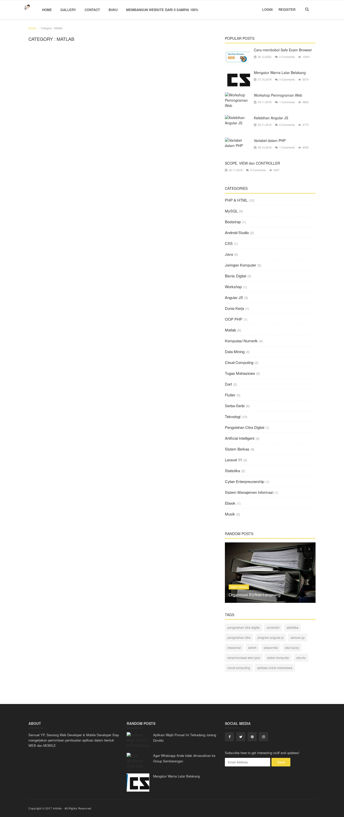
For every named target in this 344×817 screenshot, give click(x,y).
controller (273, 627)
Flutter (230, 394)
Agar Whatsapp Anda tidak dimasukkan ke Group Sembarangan (184, 758)
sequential (271, 647)
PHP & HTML (236, 200)
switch (252, 647)
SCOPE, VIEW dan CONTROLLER (252, 163)
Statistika (232, 470)
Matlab (230, 329)
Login (267, 9)
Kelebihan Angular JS (271, 117)
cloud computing (238, 667)
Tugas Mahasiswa (240, 373)
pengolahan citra (239, 637)
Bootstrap (233, 221)
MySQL (231, 210)
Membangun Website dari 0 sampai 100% (162, 9)
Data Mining (235, 351)
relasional (234, 647)
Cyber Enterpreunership (244, 481)
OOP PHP (233, 319)
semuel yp (298, 637)
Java (229, 254)
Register (287, 9)
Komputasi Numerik (241, 340)
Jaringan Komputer (240, 265)
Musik (230, 513)
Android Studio (237, 232)
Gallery (68, 9)
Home (47, 9)
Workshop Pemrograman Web (278, 95)
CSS (229, 243)
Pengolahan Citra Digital (244, 427)
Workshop (233, 286)
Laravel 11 (233, 459)
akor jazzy (292, 647)
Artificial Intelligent (239, 438)
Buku (113, 9)
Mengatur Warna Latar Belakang (280, 72)
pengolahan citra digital (243, 627)
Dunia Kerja (234, 308)
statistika (292, 627)
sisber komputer (278, 657)
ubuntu (301, 657)
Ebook (230, 503)
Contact (92, 9)
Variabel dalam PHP (270, 140)
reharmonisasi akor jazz (243, 657)
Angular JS (234, 297)
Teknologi (232, 416)
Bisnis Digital (235, 275)
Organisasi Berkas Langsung (255, 595)
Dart (228, 384)
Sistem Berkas (237, 449)
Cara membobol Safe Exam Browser (283, 49)
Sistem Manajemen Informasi (249, 492)
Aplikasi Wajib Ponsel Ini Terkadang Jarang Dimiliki (184, 737)
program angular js (271, 637)
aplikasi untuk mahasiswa (274, 667)
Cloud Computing (239, 362)
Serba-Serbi (235, 405)
